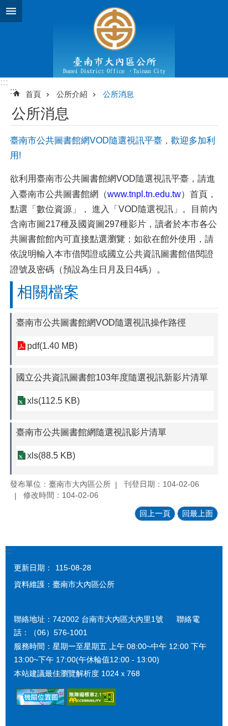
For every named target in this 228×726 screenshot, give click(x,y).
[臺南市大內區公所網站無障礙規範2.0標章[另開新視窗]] (40, 702)
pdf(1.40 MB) (52, 346)
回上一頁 (154, 513)
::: (4, 82)
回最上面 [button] (197, 513)
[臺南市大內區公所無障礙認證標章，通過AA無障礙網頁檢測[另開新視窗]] (91, 702)
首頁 (33, 94)
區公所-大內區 (114, 39)
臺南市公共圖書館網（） (104, 194)
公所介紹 (71, 94)
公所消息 (118, 94)
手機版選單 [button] (11, 11)
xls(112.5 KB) (53, 400)
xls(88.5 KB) (51, 455)
